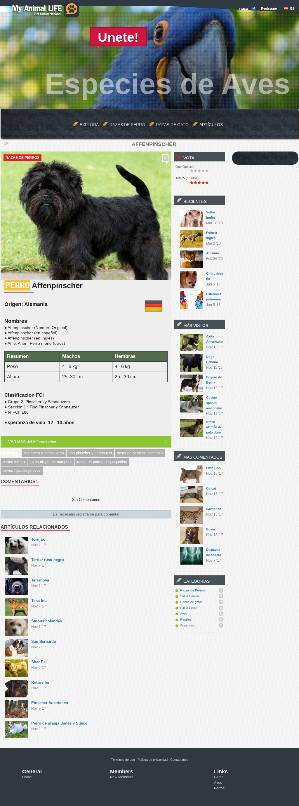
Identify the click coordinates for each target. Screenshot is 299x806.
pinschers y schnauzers (44, 453)
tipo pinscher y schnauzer (90, 453)
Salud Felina (188, 608)
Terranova (40, 580)
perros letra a (14, 461)
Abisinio (212, 253)
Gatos (218, 777)
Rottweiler (40, 682)
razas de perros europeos (50, 461)
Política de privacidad (153, 759)
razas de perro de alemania (140, 453)
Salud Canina (189, 596)
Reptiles (186, 619)
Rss (221, 590)
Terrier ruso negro (47, 560)
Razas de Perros (22, 158)
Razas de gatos (191, 602)
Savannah (213, 509)
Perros (219, 788)
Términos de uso (123, 759)
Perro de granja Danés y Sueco (59, 723)
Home (27, 777)
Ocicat (211, 488)
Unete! (118, 37)
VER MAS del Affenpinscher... (33, 442)
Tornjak (38, 539)
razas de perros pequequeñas (102, 461)
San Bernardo (43, 641)
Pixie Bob (213, 468)
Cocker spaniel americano (214, 403)
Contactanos (179, 759)
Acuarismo (187, 625)
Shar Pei (39, 662)
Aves (183, 613)
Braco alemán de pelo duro (214, 427)
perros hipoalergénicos (22, 470)
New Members (121, 777)
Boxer (210, 529)
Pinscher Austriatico (49, 703)
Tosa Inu (39, 600)
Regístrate (269, 8)
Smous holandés (46, 621)
